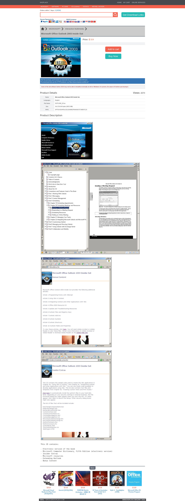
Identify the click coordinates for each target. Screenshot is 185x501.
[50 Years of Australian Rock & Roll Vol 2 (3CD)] (99, 485)
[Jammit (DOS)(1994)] (65, 485)
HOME (119, 2)
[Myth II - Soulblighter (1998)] (117, 485)
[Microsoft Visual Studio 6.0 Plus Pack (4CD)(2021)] (48, 485)
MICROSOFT (44, 6)
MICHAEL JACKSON (98, 6)
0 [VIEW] (58, 10)
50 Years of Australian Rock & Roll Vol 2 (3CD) (100, 491)
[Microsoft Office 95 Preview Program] (134, 485)
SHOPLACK (44, 2)
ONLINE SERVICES (138, 2)
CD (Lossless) (75, 6)
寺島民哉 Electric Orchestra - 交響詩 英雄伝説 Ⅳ (83, 492)
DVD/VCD (86, 6)
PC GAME (65, 6)
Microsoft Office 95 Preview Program (134, 491)
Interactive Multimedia (74, 29)
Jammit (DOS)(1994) (66, 490)
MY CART (126, 2)
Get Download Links (133, 15)
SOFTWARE (55, 6)
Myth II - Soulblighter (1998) (117, 491)
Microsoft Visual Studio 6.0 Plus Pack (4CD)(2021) (49, 491)
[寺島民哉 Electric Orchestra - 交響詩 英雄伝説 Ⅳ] (82, 485)
